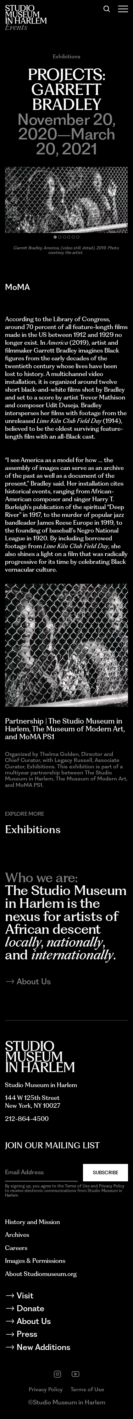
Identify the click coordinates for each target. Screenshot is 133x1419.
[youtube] (75, 1374)
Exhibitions (67, 56)
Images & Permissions (35, 1260)
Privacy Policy (46, 1389)
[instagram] (57, 1374)
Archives (17, 1234)
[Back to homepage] (26, 14)
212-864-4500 (27, 1118)
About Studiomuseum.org (41, 1273)
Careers (16, 1247)
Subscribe (105, 1172)
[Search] (107, 9)
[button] (55, 237)
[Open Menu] (123, 9)
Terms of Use (87, 1389)
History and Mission (32, 1221)
